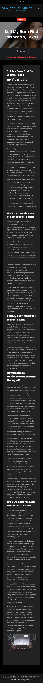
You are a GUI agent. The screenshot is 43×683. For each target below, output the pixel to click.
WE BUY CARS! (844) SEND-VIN (17, 7)
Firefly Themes (26, 679)
